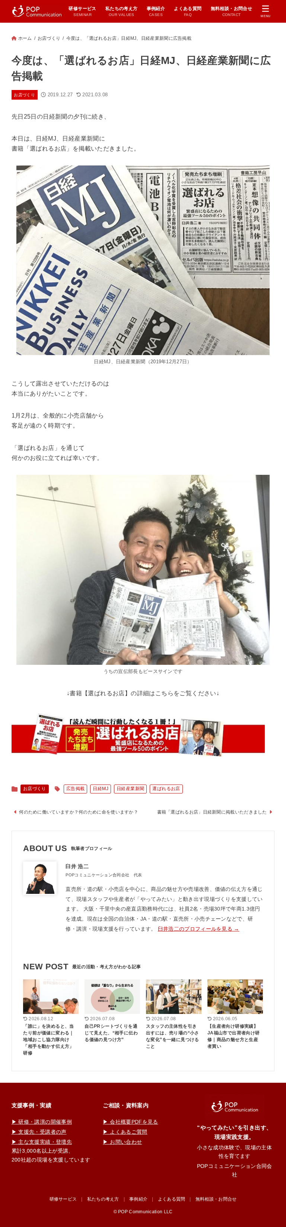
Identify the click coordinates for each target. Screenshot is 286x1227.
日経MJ (100, 788)
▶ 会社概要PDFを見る (130, 1122)
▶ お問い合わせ (122, 1142)
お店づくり (49, 38)
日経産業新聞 (130, 788)
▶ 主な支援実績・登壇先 (42, 1142)
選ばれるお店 (166, 788)
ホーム (25, 38)
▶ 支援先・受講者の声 (39, 1132)
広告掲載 (75, 788)
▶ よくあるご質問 (125, 1132)
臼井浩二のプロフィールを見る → (198, 929)
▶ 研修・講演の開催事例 (42, 1122)
